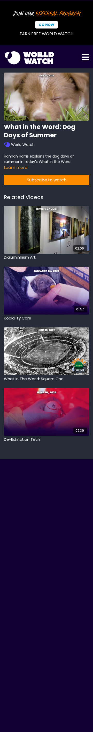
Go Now (46, 24)
